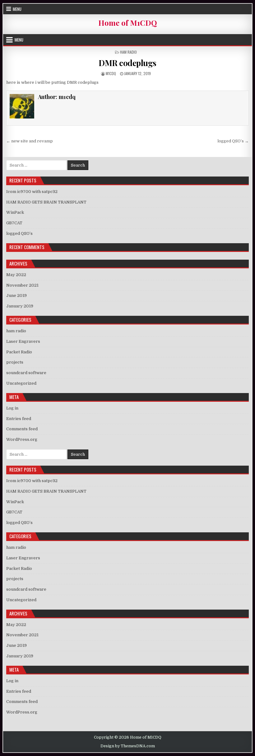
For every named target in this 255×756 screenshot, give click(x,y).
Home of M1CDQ (127, 23)
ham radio (128, 52)
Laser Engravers (23, 341)
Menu (17, 9)
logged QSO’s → (233, 141)
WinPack (15, 212)
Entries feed (18, 418)
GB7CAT (14, 223)
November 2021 (22, 285)
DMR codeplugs (127, 62)
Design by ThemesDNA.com (127, 746)
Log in (12, 408)
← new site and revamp (29, 141)
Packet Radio (19, 352)
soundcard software (26, 372)
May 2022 (16, 274)
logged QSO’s (19, 233)
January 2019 (19, 306)
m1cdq (111, 73)
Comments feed (22, 429)
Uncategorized (21, 383)
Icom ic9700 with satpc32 (32, 191)
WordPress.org (21, 439)
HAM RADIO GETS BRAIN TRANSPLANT (46, 202)
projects (14, 362)
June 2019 (16, 295)
